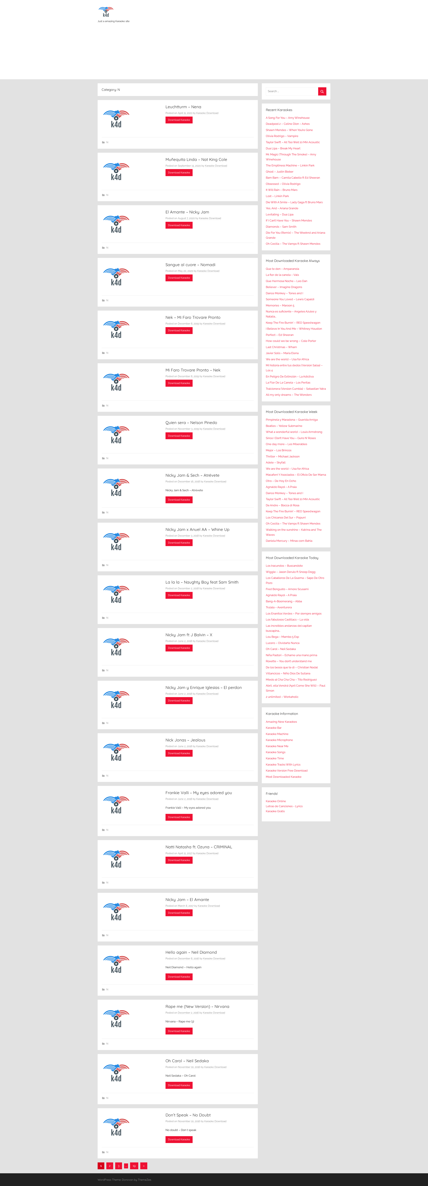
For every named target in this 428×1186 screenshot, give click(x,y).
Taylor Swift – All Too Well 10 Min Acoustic (293, 142)
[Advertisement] (214, 54)
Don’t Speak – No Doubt (188, 1114)
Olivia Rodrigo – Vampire (282, 136)
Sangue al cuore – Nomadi (190, 264)
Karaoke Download (207, 113)
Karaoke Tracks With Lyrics (283, 764)
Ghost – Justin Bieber (279, 171)
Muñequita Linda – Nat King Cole (196, 159)
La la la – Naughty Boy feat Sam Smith (202, 582)
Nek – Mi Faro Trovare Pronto (193, 317)
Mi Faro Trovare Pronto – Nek (193, 369)
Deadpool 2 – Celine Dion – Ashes (288, 123)
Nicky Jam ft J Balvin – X (189, 634)
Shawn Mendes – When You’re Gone (289, 130)
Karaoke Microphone (279, 740)
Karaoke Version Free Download (287, 770)
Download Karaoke (179, 119)
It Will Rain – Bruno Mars (281, 190)
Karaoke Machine (277, 734)
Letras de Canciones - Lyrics (284, 806)
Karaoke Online (276, 801)
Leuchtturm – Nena (183, 106)
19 (134, 1165)
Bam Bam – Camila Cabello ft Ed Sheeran (293, 177)
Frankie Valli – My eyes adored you (199, 792)
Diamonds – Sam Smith (281, 226)
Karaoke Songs (275, 752)
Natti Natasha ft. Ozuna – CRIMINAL (199, 846)
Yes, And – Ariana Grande (282, 208)
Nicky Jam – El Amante (187, 899)
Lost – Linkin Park (277, 196)
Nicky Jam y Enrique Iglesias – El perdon (204, 687)
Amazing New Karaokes (281, 721)
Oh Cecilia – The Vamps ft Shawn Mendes (293, 243)
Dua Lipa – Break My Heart (283, 148)
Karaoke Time (275, 758)
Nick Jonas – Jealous (185, 739)
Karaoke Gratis (275, 811)
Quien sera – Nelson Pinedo (191, 422)
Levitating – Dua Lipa (279, 214)
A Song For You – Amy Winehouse (288, 117)
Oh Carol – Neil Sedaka (187, 1060)
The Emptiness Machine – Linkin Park (290, 165)
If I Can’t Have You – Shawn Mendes (289, 220)
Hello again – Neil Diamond (191, 952)
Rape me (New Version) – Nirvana (197, 1006)
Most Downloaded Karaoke (283, 776)
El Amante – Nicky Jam (187, 211)
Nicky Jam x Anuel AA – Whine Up (198, 529)
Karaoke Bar (274, 727)
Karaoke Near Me (277, 746)
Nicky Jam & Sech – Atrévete (193, 475)
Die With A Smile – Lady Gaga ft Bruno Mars (294, 202)
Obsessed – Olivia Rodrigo (283, 183)
